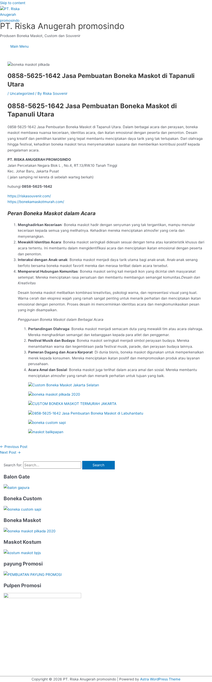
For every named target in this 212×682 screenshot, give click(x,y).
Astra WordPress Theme (160, 679)
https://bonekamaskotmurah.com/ (35, 202)
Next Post (10, 452)
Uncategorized (22, 93)
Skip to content (12, 3)
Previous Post (13, 447)
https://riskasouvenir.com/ (29, 196)
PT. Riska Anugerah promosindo (62, 26)
